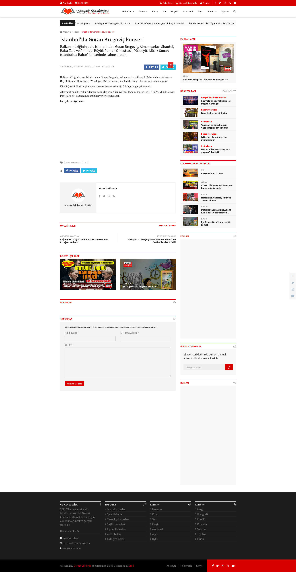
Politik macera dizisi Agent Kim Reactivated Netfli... (216, 211)
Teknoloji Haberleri (118, 519)
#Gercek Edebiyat (73, 162)
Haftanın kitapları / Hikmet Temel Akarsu (205, 79)
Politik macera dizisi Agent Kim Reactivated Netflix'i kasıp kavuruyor (213, 23)
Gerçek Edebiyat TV (188, 3)
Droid (131, 565)
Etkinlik (201, 519)
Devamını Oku (68, 531)
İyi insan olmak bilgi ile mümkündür (214, 138)
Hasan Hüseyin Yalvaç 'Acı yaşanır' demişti (215, 151)
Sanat (211, 11)
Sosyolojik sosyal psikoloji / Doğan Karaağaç (216, 102)
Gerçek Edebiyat (82, 565)
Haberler (127, 11)
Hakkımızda (186, 565)
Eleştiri (174, 11)
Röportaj (202, 524)
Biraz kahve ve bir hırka (214, 113)
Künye (199, 565)
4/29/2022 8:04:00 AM (69, 236)
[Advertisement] (118, 130)
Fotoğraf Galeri (116, 539)
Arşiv (200, 11)
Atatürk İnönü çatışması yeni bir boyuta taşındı (148, 23)
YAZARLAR (227, 90)
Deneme (143, 11)
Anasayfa (67, 31)
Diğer (223, 11)
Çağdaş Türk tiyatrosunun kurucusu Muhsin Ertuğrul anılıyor (84, 241)
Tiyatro (201, 534)
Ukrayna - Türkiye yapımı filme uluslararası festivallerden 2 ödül (152, 241)
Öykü (155, 539)
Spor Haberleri (115, 514)
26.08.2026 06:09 (69, 283)
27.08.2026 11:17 (130, 283)
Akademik (188, 11)
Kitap (155, 11)
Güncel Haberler (116, 509)
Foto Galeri (168, 3)
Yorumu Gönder (74, 383)
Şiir (164, 11)
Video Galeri (114, 534)
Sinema (201, 529)
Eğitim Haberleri (116, 529)
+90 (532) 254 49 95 (72, 548)
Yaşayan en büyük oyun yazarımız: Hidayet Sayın (214, 126)
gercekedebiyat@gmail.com (77, 543)
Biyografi (202, 514)
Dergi (200, 509)
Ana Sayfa (67, 3)
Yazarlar (206, 3)
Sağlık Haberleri (116, 524)
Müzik (200, 539)
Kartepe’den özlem (212, 173)
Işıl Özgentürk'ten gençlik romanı (101, 23)
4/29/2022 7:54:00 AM (166, 236)
